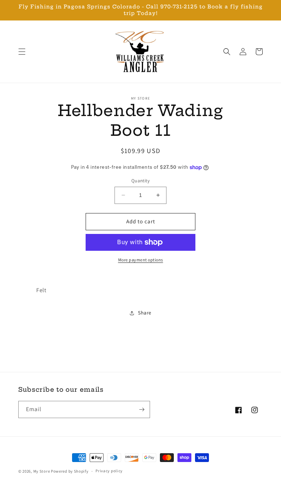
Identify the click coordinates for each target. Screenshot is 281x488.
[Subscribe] (142, 409)
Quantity (140, 181)
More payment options (140, 259)
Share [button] (144, 312)
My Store (41, 471)
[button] (22, 52)
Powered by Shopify (70, 471)
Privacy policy (109, 470)
